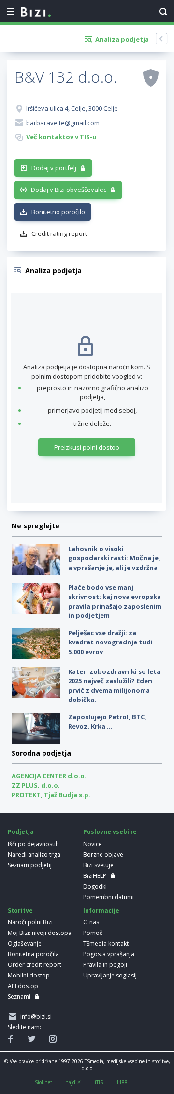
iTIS (99, 1082)
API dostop (23, 986)
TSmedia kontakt (106, 943)
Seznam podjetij (30, 865)
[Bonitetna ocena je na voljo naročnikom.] (151, 77)
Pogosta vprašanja (108, 954)
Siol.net (43, 1082)
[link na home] (36, 12)
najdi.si (73, 1082)
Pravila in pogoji (105, 965)
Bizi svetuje (98, 865)
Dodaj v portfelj (53, 167)
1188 (122, 1082)
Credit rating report (59, 233)
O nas (91, 922)
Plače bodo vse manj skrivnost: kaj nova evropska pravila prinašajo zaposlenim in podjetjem (114, 601)
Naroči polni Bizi (30, 922)
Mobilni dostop (29, 975)
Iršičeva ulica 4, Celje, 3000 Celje (72, 108)
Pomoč (92, 933)
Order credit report (34, 965)
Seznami (19, 996)
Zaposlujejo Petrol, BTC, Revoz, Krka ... (107, 722)
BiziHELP (94, 876)
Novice (92, 844)
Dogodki (95, 886)
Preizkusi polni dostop (86, 447)
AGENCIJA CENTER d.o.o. (49, 776)
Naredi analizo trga (34, 854)
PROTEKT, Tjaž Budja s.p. (51, 794)
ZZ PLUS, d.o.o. (36, 785)
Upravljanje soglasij (110, 975)
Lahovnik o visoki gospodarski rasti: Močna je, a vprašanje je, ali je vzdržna (114, 558)
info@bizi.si (34, 1016)
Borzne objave (103, 854)
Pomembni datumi (108, 897)
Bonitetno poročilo (58, 211)
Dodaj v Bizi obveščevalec (68, 189)
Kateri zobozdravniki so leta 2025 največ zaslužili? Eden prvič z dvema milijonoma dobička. (114, 685)
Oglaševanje (25, 943)
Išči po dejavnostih (33, 844)
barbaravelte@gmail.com (63, 122)
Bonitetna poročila (33, 954)
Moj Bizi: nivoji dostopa (40, 933)
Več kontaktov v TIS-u (61, 136)
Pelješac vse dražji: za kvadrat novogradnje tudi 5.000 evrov (110, 642)
